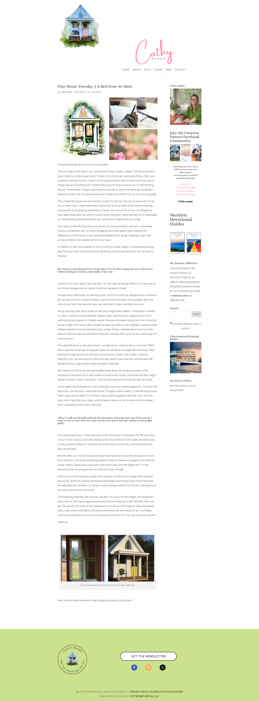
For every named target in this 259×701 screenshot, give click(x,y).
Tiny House (80, 91)
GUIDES (158, 70)
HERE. (180, 390)
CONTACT (180, 70)
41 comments (94, 91)
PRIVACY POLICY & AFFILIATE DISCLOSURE (156, 691)
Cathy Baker (66, 91)
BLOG (147, 70)
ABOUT (137, 70)
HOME (125, 70)
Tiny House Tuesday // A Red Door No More (95, 86)
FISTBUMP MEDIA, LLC (145, 696)
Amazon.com (180, 295)
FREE (168, 70)
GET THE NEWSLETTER (148, 656)
